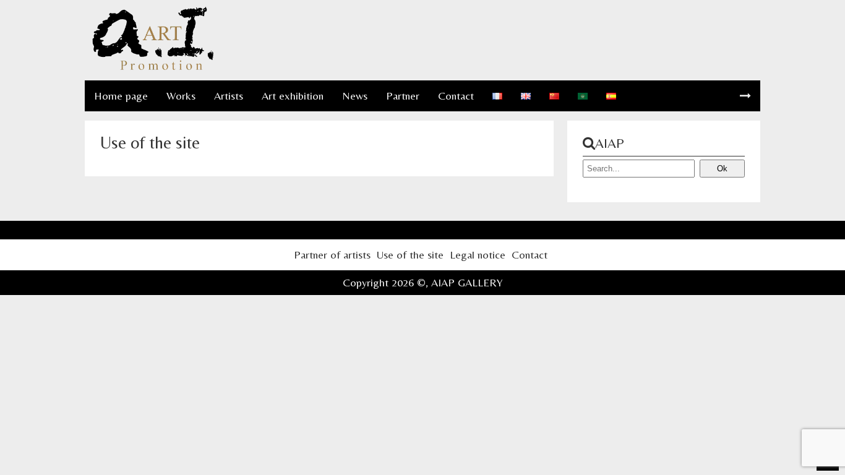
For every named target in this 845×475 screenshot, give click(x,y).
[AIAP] (153, 67)
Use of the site (410, 254)
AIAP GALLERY (467, 282)
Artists (228, 95)
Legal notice (477, 254)
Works (180, 95)
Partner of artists (332, 254)
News (354, 95)
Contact (456, 95)
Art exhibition (293, 95)
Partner (402, 95)
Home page (121, 95)
